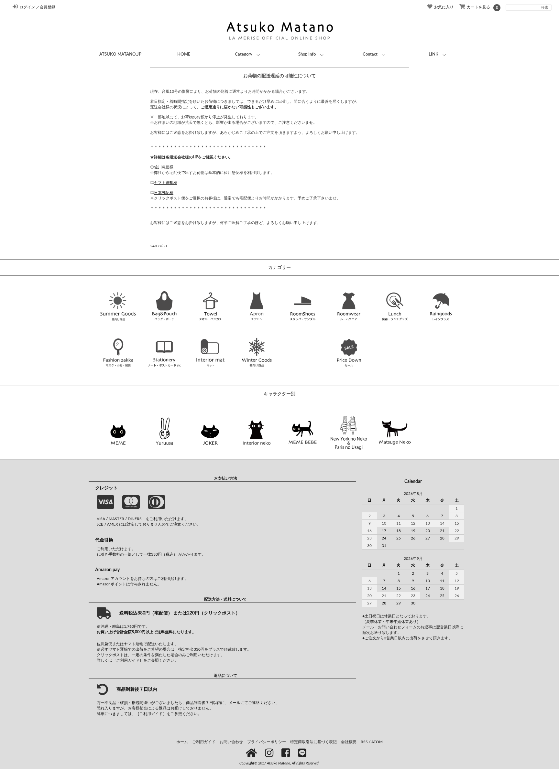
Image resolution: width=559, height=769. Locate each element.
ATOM (377, 742)
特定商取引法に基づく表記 (313, 742)
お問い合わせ (231, 742)
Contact (370, 54)
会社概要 (348, 742)
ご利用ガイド (203, 742)
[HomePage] (252, 753)
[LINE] (303, 753)
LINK (433, 54)
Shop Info (307, 54)
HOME (183, 54)
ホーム (182, 742)
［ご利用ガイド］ (127, 660)
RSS (364, 742)
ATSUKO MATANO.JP (120, 54)
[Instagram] (270, 753)
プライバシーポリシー (266, 742)
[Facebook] (286, 753)
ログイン (27, 7)
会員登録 (47, 7)
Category (243, 54)
